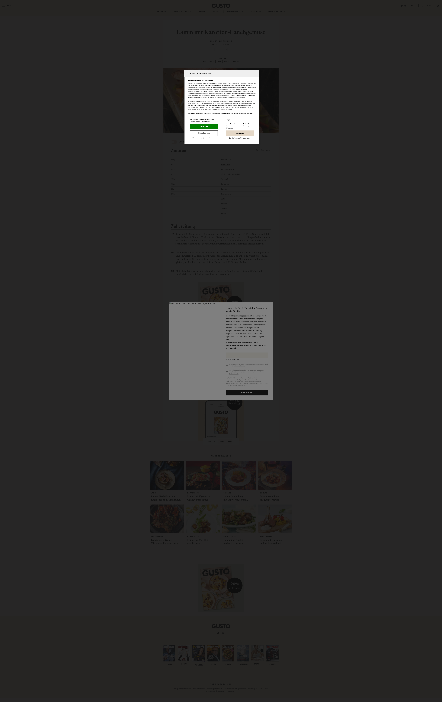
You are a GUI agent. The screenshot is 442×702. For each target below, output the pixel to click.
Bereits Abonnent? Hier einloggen (239, 138)
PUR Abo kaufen (240, 133)
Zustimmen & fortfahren (204, 126)
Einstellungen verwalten (204, 133)
